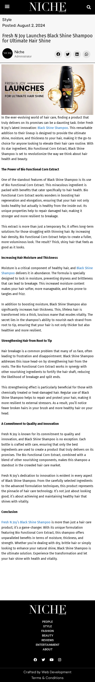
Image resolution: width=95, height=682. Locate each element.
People (47, 621)
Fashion (47, 631)
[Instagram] (59, 659)
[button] (7, 6)
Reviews (48, 640)
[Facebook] (35, 659)
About (48, 649)
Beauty (47, 635)
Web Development (56, 672)
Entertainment (47, 644)
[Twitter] (43, 659)
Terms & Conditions (47, 678)
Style (7, 19)
